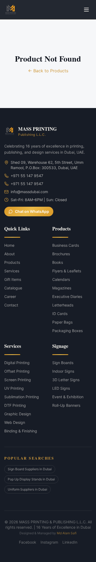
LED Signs (61, 388)
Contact (11, 305)
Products (12, 262)
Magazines (61, 288)
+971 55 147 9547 (27, 175)
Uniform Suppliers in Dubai (27, 489)
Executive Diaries (67, 296)
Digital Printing (17, 362)
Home (9, 245)
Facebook (27, 542)
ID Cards (59, 313)
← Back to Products (48, 70)
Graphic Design (17, 414)
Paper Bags (62, 322)
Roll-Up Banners (66, 405)
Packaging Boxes (67, 330)
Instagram (49, 542)
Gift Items (12, 279)
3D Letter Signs (65, 379)
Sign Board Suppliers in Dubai (30, 469)
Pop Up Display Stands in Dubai (31, 479)
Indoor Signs (63, 371)
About (9, 254)
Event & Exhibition (67, 396)
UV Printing (14, 388)
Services (11, 271)
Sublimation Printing (21, 396)
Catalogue (13, 288)
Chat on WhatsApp (32, 211)
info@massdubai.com (29, 191)
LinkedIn (69, 542)
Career (10, 296)
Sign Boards (62, 362)
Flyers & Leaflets (66, 271)
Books (57, 262)
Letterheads (62, 305)
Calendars (61, 279)
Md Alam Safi (67, 533)
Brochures (61, 254)
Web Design (14, 422)
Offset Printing (17, 371)
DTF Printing (15, 405)
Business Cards (65, 245)
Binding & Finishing (20, 431)
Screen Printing (17, 379)
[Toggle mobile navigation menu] (86, 9)
